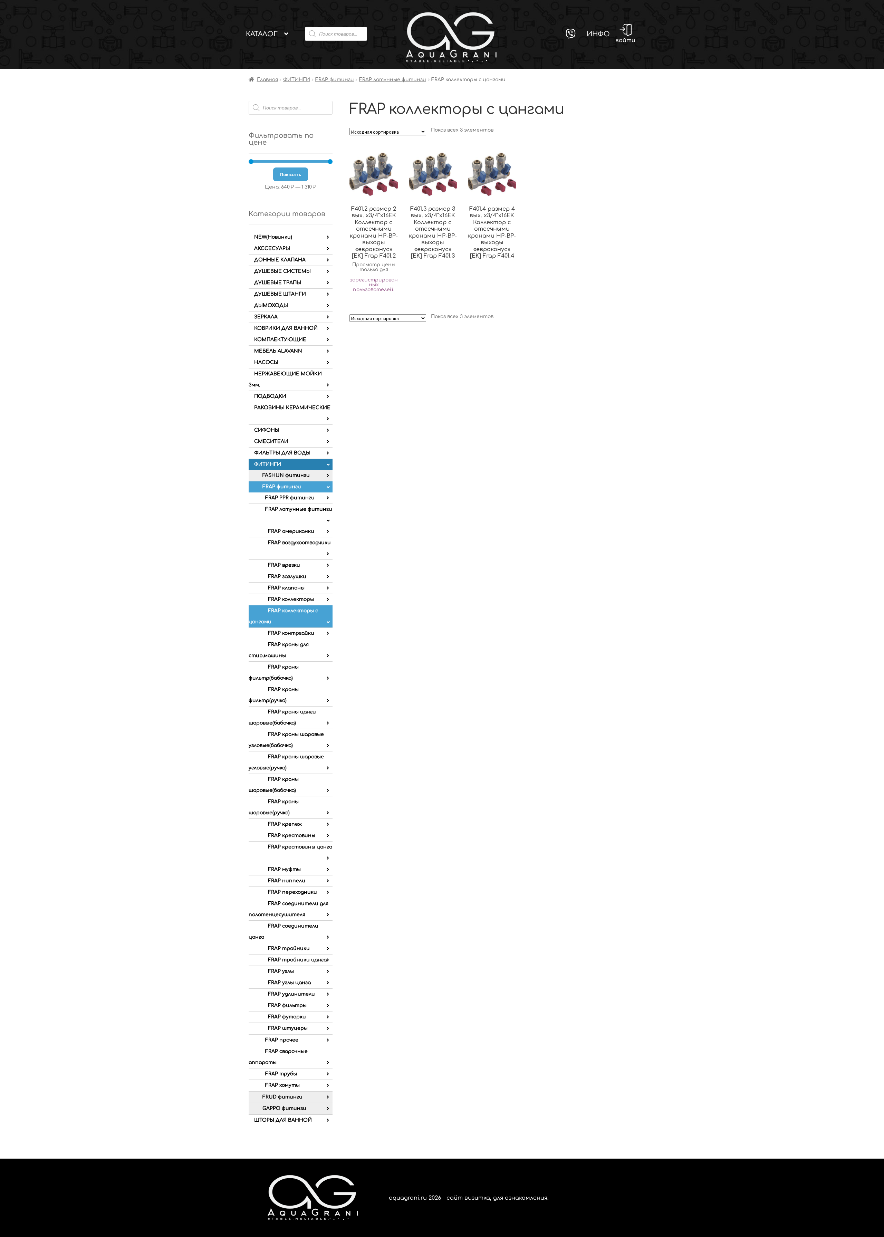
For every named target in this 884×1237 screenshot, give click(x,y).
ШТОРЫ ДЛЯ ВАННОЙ (283, 1120)
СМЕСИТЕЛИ (271, 441)
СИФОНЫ (266, 430)
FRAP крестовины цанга (300, 847)
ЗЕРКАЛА (266, 316)
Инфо (598, 34)
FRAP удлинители (291, 994)
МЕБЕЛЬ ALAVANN (278, 351)
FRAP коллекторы (291, 599)
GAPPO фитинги (284, 1108)
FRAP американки (291, 531)
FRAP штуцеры (288, 1028)
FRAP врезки (284, 565)
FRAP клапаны (286, 588)
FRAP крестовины (291, 835)
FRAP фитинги (334, 79)
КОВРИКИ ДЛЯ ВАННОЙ (286, 328)
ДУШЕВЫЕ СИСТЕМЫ (282, 271)
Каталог (262, 34)
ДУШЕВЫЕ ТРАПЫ (277, 282)
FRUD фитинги (282, 1097)
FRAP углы (281, 971)
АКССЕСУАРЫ (272, 248)
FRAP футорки (287, 1016)
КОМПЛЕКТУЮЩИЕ (280, 339)
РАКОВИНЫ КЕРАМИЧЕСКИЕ (292, 407)
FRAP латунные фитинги (392, 79)
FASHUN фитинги (286, 475)
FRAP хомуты (282, 1085)
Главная (267, 79)
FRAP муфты (284, 869)
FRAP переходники (292, 892)
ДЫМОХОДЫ (271, 305)
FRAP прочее (281, 1040)
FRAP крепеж (285, 824)
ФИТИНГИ (296, 79)
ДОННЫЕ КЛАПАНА (280, 259)
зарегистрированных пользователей (374, 284)
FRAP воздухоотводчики (299, 542)
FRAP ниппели (286, 880)
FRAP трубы (281, 1073)
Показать (290, 174)
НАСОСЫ (266, 362)
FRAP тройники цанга (297, 959)
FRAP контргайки (291, 633)
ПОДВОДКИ (270, 396)
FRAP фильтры (287, 1005)
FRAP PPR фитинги (290, 497)
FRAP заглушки (287, 576)
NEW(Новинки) (273, 237)
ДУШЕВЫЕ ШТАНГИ (280, 294)
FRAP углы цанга (289, 982)
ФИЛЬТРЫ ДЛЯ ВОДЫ (282, 453)
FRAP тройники (289, 948)
